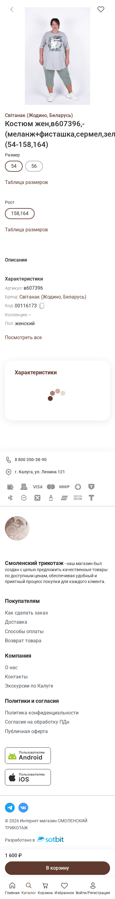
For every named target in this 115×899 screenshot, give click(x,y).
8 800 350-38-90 (31, 459)
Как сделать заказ (26, 613)
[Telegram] (10, 808)
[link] (11, 9)
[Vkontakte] (23, 808)
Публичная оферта (26, 731)
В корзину (57, 868)
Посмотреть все (23, 337)
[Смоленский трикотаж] (24, 535)
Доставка (16, 622)
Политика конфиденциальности (42, 713)
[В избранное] (101, 9)
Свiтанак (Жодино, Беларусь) (39, 115)
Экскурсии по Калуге (29, 686)
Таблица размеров (26, 182)
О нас (11, 667)
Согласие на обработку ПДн (37, 722)
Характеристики (36, 372)
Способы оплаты (24, 631)
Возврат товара (23, 641)
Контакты (16, 677)
